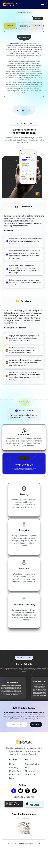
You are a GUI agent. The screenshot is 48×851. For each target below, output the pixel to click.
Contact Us (30, 774)
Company (13, 767)
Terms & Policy (32, 764)
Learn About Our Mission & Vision (24, 124)
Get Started (35, 724)
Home (12, 764)
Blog (27, 767)
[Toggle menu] (42, 4)
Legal (11, 778)
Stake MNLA (30, 771)
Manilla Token (15, 774)
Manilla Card (15, 771)
